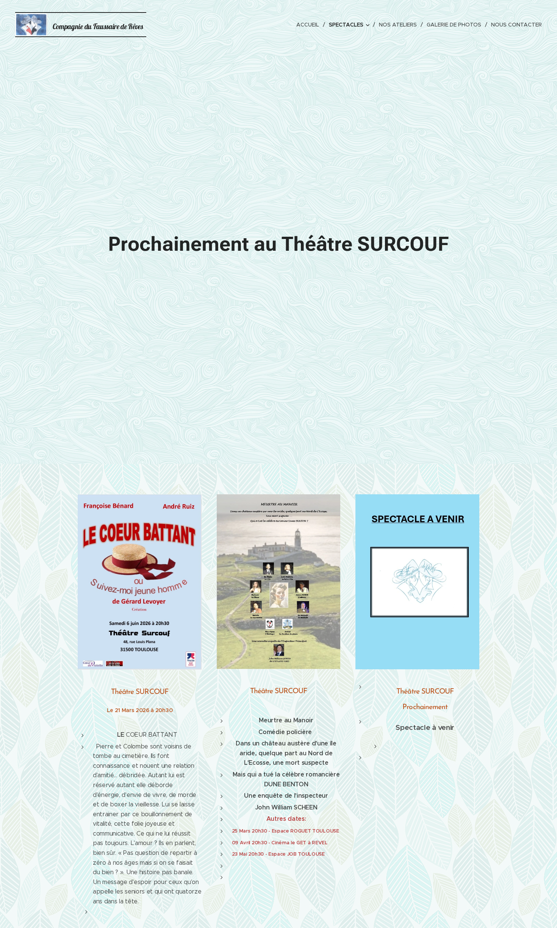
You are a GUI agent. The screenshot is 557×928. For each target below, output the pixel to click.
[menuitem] (309, 24)
